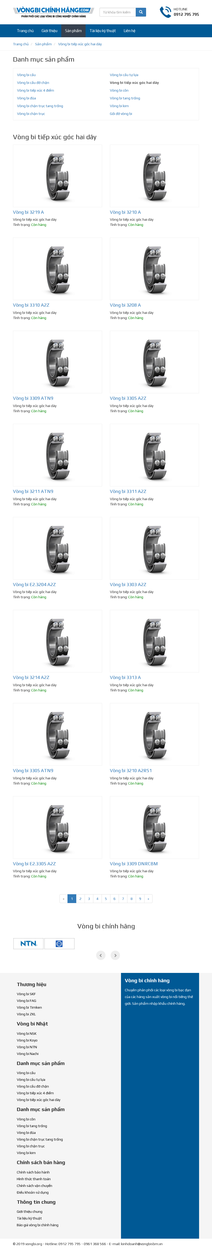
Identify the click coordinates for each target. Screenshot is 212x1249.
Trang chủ (25, 30)
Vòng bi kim (119, 106)
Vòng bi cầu (26, 75)
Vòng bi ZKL (26, 1014)
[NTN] (28, 943)
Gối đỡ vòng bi (121, 114)
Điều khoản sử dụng (33, 1192)
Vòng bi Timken (29, 1007)
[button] (100, 955)
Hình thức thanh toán (34, 1179)
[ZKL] (59, 943)
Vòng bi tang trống (125, 98)
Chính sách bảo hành (33, 1172)
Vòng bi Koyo (27, 1040)
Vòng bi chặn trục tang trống (40, 106)
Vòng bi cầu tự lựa (124, 75)
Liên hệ (129, 30)
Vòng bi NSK (26, 1033)
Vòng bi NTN (27, 1047)
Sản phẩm (73, 30)
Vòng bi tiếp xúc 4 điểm (35, 90)
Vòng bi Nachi (28, 1054)
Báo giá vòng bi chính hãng (37, 1225)
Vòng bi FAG (26, 1001)
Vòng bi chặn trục (31, 114)
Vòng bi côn (119, 90)
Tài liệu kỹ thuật (102, 30)
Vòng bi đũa (26, 98)
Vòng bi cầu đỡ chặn (33, 82)
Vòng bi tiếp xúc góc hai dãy (134, 82)
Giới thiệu (49, 30)
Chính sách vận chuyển (34, 1186)
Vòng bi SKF (26, 994)
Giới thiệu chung (29, 1211)
